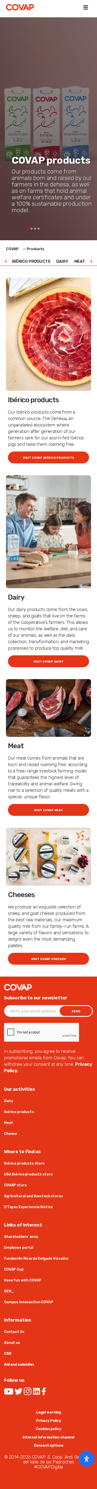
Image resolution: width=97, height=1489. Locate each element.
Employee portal (18, 1248)
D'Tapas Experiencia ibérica (28, 1207)
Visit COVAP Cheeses (48, 959)
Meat (79, 261)
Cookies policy (48, 1429)
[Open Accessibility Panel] (87, 1459)
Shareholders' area (21, 1237)
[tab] (28, 228)
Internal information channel (48, 1437)
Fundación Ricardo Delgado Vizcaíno (36, 1258)
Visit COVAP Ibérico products (48, 457)
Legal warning (48, 1412)
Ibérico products (31, 261)
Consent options (48, 1445)
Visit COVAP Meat (48, 810)
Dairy (62, 261)
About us (12, 1343)
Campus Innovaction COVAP (28, 1302)
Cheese (10, 1134)
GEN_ (9, 1291)
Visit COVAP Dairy (48, 661)
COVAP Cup (14, 1269)
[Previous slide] (6, 262)
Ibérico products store (24, 1163)
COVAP (12, 249)
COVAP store (15, 1185)
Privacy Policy (48, 1421)
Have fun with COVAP (22, 1280)
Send (76, 1011)
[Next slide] (91, 262)
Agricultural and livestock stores (33, 1196)
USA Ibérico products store (28, 1174)
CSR (7, 1354)
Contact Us (14, 1332)
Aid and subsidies (19, 1364)
